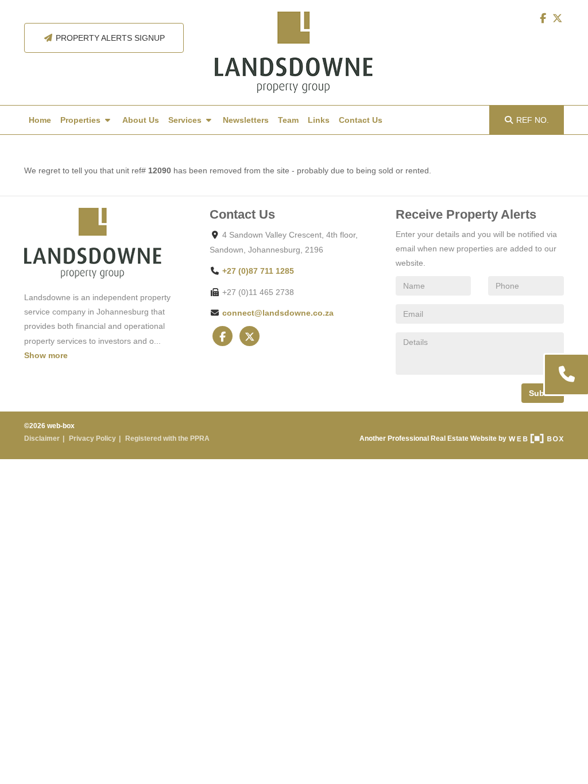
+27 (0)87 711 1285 (258, 270)
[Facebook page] (543, 18)
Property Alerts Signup (109, 37)
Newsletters (246, 120)
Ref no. (532, 120)
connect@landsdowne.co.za (278, 312)
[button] (565, 374)
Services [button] (186, 120)
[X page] (557, 18)
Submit (542, 393)
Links (319, 120)
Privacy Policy (92, 438)
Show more (46, 355)
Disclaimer (42, 438)
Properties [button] (81, 120)
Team (288, 120)
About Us (140, 120)
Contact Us (360, 120)
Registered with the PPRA (167, 438)
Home (40, 120)
